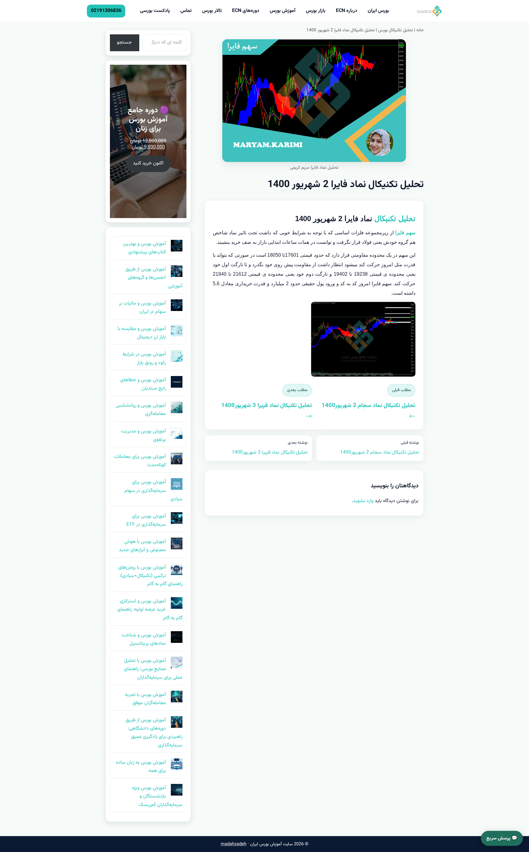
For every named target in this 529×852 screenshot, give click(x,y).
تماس (186, 11)
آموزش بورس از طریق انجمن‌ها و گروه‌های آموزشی (154, 278)
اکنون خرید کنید (148, 163)
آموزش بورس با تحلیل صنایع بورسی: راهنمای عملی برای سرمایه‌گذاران (153, 669)
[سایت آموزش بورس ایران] (418, 11)
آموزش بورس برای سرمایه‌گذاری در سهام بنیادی (153, 490)
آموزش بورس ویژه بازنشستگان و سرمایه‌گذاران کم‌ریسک (157, 796)
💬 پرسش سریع (501, 838)
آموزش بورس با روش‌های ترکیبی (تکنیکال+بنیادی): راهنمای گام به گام (150, 576)
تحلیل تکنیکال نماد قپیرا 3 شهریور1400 (270, 447)
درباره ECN (346, 11)
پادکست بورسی (155, 11)
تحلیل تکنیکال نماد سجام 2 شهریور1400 (379, 447)
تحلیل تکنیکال (394, 218)
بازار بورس (315, 11)
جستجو (124, 42)
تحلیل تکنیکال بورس (395, 30)
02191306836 (106, 11)
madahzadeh (233, 844)
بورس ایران (378, 11)
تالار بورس (212, 11)
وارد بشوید (363, 501)
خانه (420, 30)
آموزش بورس (282, 11)
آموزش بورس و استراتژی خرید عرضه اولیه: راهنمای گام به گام (149, 609)
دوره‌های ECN (245, 11)
